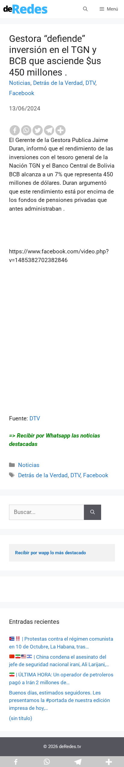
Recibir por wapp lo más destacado (50, 552)
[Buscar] (92, 512)
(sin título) (20, 718)
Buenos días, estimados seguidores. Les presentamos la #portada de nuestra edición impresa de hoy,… (59, 700)
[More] (60, 130)
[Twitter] (38, 130)
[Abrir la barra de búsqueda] (85, 9)
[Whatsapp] (26, 130)
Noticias (19, 82)
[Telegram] (49, 130)
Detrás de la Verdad (58, 82)
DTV (90, 82)
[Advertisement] (62, 352)
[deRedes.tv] (25, 9)
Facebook (21, 93)
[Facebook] (15, 130)
